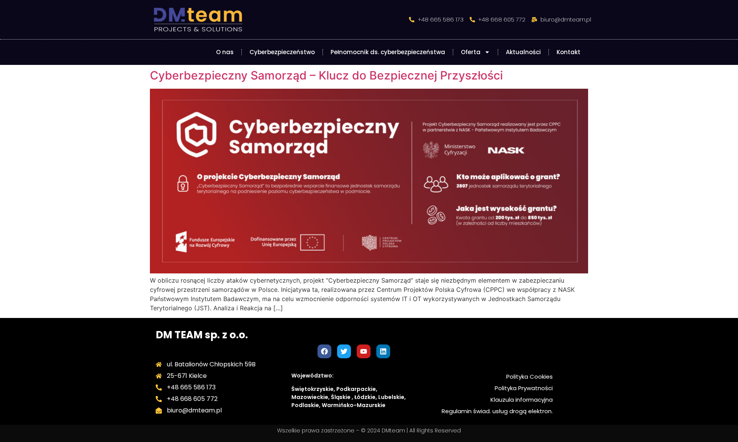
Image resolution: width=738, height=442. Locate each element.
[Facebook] (324, 351)
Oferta (470, 52)
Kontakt (568, 52)
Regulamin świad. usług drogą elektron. (497, 411)
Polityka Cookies (529, 376)
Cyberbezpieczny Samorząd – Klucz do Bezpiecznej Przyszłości (326, 75)
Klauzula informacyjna (521, 400)
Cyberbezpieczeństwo (282, 52)
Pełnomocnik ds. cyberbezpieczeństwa (388, 52)
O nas (225, 52)
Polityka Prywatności (524, 388)
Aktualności (523, 52)
